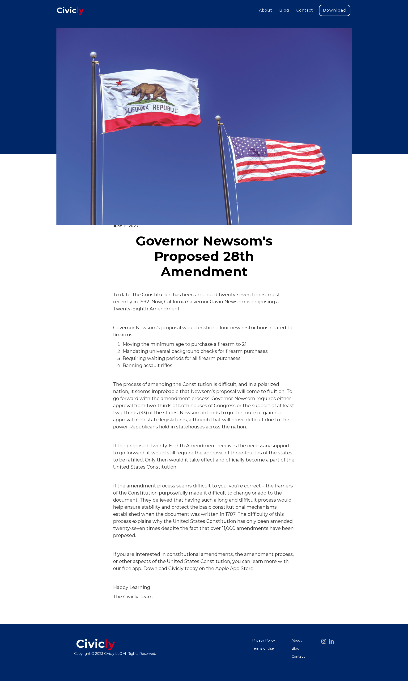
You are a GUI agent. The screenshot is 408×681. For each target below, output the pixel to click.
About (265, 10)
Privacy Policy (263, 640)
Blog (284, 10)
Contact (304, 10)
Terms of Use (263, 648)
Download (334, 10)
